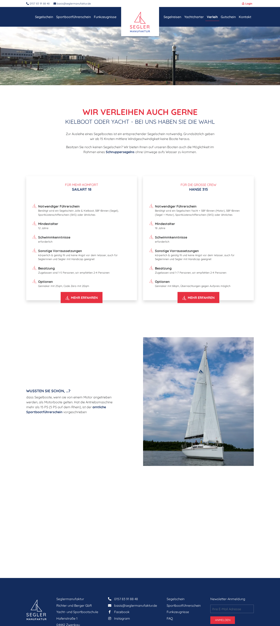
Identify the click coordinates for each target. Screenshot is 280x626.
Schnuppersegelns (120, 152)
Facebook (122, 612)
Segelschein (175, 599)
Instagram (122, 618)
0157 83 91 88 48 (126, 599)
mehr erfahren (84, 298)
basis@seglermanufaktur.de (73, 3)
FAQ (170, 618)
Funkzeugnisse (178, 612)
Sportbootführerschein (184, 605)
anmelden (222, 620)
